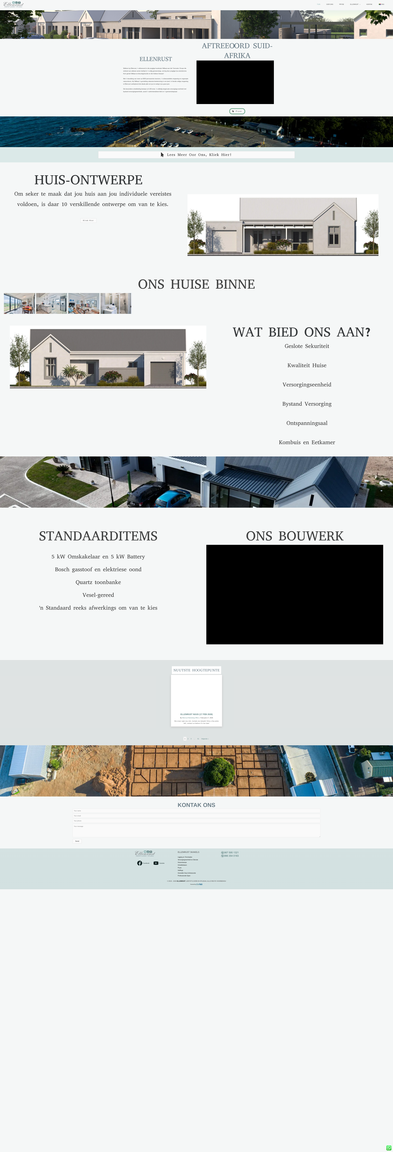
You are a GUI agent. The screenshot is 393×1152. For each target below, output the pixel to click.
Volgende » (205, 739)
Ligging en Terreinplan (185, 857)
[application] (359, 4)
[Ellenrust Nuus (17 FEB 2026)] (196, 693)
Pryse (179, 867)
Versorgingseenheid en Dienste (188, 859)
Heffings (180, 870)
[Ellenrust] (14, 4)
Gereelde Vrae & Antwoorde (187, 873)
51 (198, 739)
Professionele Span (184, 875)
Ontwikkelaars (182, 865)
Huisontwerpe (182, 862)
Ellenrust (181, 881)
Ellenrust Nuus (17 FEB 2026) (196, 714)
